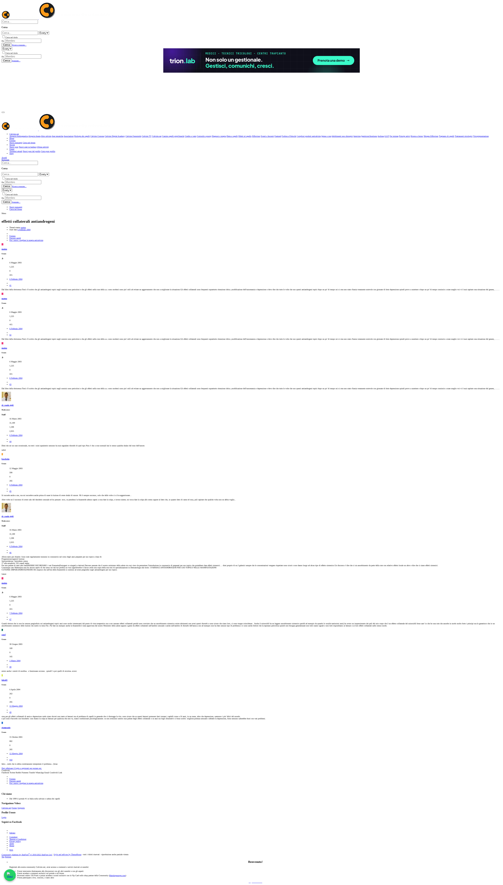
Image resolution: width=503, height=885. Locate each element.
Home (11, 846)
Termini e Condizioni (17, 839)
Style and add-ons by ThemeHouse (67, 855)
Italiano (12, 833)
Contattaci (13, 837)
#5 (10, 491)
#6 (10, 553)
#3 (10, 384)
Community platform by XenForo (27, 855)
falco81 (4, 680)
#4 (10, 441)
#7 (10, 619)
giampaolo (6, 728)
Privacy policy (15, 841)
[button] (3, 112)
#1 (10, 285)
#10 (10, 760)
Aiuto (11, 843)
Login (4, 817)
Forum (14, 808)
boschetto (5, 459)
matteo (23, 227)
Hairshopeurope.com (117, 875)
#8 (10, 667)
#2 (10, 335)
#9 (10, 712)
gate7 (4, 635)
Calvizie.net (6, 808)
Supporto (21, 808)
